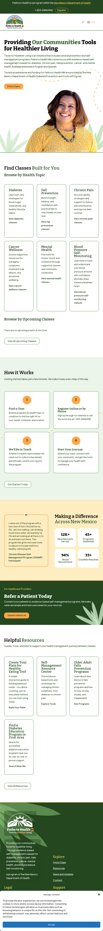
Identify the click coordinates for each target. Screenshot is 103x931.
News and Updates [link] (63, 874)
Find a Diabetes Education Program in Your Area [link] (17, 731)
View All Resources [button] (18, 786)
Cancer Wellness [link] (16, 248)
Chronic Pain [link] (84, 190)
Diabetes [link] (15, 190)
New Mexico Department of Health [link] (72, 2)
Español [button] (61, 10)
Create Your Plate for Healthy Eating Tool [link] (18, 667)
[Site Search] (83, 22)
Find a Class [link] (59, 862)
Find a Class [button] (13, 86)
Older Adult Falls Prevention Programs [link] (83, 667)
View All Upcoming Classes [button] (22, 341)
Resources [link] (59, 868)
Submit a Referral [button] (16, 615)
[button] (99, 894)
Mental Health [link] (46, 248)
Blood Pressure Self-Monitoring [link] (83, 251)
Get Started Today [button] (18, 484)
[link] (15, 22)
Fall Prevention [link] (49, 191)
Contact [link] (57, 880)
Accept (51, 924)
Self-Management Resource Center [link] (51, 667)
